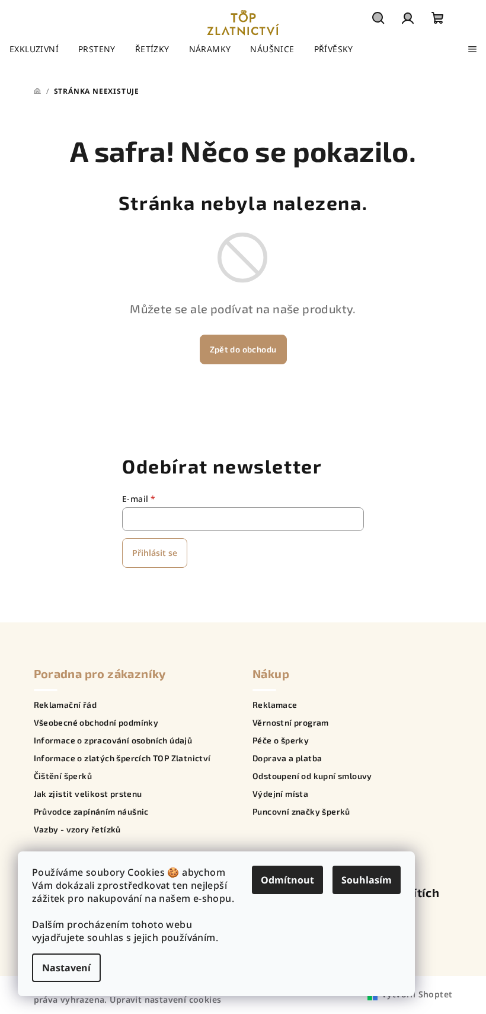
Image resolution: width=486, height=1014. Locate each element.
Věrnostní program (290, 723)
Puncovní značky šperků (301, 812)
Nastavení (66, 967)
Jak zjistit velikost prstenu (88, 794)
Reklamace (275, 705)
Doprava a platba (287, 758)
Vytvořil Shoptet (417, 994)
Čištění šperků (63, 776)
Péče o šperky (280, 740)
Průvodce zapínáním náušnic (91, 812)
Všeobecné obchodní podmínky (96, 723)
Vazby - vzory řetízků (77, 829)
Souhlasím (366, 879)
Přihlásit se (154, 552)
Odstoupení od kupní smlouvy (312, 776)
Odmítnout (287, 879)
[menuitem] (34, 49)
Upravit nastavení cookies (165, 999)
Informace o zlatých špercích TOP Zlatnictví (122, 758)
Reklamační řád (65, 705)
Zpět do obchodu (243, 349)
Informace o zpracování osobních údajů (113, 740)
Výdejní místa (280, 794)
